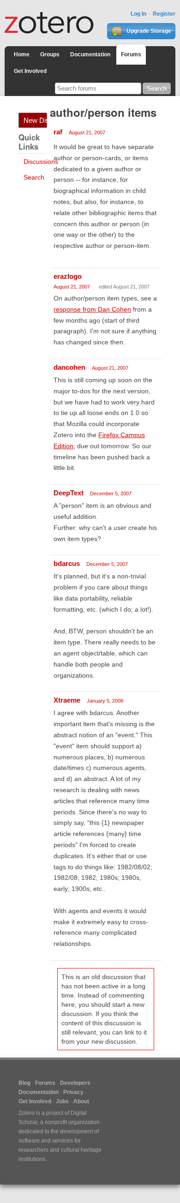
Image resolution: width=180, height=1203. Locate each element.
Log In (138, 14)
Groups (50, 54)
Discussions (41, 161)
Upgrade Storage (148, 31)
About (81, 1101)
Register (164, 14)
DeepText (69, 493)
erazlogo (68, 276)
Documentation (90, 54)
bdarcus (67, 563)
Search (34, 177)
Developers (75, 1083)
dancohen (69, 367)
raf (58, 132)
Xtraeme (67, 700)
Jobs (62, 1101)
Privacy (73, 1092)
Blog (24, 1083)
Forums (131, 54)
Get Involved (30, 71)
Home (22, 54)
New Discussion (35, 120)
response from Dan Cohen (92, 309)
